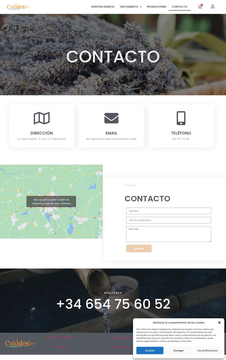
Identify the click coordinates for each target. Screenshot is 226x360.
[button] (219, 322)
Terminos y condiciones (60, 337)
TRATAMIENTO (129, 7)
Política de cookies (125, 347)
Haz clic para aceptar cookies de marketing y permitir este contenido (51, 201)
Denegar (179, 350)
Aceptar (150, 350)
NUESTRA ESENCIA (102, 7)
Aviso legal (60, 347)
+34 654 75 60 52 (113, 304)
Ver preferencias (207, 350)
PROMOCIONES (156, 7)
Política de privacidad (125, 337)
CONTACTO (179, 7)
